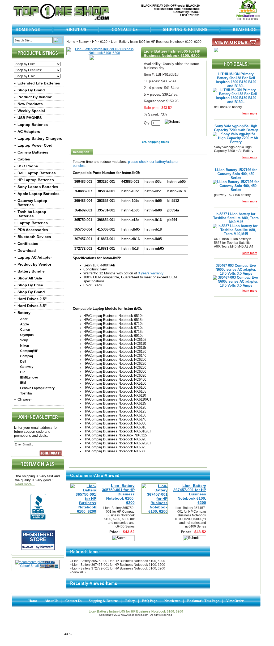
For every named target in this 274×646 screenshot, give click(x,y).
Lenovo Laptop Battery (37, 388)
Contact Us (125, 29)
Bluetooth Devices (34, 237)
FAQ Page (149, 601)
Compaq (26, 356)
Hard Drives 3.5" (32, 306)
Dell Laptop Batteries (37, 173)
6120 (104, 42)
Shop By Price (30, 285)
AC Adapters (29, 131)
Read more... (25, 484)
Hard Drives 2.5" (32, 299)
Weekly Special (31, 111)
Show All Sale (30, 278)
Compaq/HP (29, 351)
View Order (235, 601)
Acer (24, 319)
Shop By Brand (31, 90)
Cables (24, 159)
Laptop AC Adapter (35, 257)
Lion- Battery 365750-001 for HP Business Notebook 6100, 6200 (118, 494)
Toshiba (26, 393)
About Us (76, 29)
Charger (25, 399)
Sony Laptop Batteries (38, 187)
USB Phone (28, 166)
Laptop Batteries (33, 124)
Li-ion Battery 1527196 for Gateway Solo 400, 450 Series (236, 174)
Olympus (27, 335)
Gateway (26, 367)
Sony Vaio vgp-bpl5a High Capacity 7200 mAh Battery (236, 128)
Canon (25, 330)
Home (70, 42)
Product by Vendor (34, 264)
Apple (24, 324)
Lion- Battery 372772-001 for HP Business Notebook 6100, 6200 (118, 568)
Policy (130, 601)
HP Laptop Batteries (36, 180)
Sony (24, 340)
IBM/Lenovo (29, 377)
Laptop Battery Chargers (40, 138)
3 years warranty (151, 273)
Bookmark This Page (203, 601)
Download (27, 250)
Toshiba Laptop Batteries (32, 214)
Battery (24, 313)
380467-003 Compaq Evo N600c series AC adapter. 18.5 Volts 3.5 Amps (236, 269)
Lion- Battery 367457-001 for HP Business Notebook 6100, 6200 (189, 494)
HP (22, 372)
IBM (23, 383)
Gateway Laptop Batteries (32, 202)
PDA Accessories (33, 230)
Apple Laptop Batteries (38, 194)
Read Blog (245, 29)
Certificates (28, 243)
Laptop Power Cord (35, 145)
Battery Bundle (31, 271)
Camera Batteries (33, 152)
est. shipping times (155, 141)
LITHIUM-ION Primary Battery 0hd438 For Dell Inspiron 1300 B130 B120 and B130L (236, 80)
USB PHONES (30, 118)
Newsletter (172, 601)
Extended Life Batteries (39, 83)
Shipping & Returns (185, 29)
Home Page (27, 29)
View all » (79, 572)
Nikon (24, 345)
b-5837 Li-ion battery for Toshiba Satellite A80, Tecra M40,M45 (236, 218)
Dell (23, 361)
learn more (249, 113)
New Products (30, 104)
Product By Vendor (35, 97)
